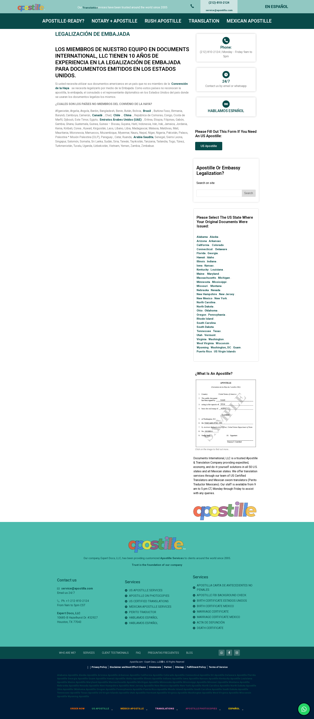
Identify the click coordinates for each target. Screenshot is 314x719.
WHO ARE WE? (67, 652)
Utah (199, 335)
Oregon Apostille (106, 689)
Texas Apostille (89, 692)
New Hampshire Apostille (114, 685)
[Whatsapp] (222, 653)
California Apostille (151, 675)
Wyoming (203, 347)
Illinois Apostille (153, 678)
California (203, 245)
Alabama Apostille (67, 675)
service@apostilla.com (219, 10)
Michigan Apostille (148, 682)
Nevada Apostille (89, 685)
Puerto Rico (204, 351)
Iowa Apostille (191, 678)
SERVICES (89, 652)
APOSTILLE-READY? (63, 21)
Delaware (221, 249)
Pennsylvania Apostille (129, 689)
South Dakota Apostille (235, 689)
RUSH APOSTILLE (163, 21)
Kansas (209, 265)
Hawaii (201, 257)
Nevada (215, 290)
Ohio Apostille (65, 689)
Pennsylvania (216, 314)
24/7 (226, 81)
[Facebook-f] (229, 653)
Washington (216, 339)
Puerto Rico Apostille (155, 689)
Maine (200, 273)
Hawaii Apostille (116, 678)
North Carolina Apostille (216, 685)
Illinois (201, 261)
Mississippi (219, 282)
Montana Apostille (239, 682)
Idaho (210, 257)
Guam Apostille (97, 678)
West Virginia (205, 343)
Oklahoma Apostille (85, 689)
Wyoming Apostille (78, 696)
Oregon (201, 314)
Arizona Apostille (108, 675)
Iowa (199, 265)
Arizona (202, 241)
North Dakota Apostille (243, 685)
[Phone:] (226, 40)
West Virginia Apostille (226, 692)
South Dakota (205, 327)
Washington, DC (221, 347)
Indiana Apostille (172, 678)
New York (220, 298)
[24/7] (226, 74)
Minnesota (203, 282)
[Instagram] (237, 653)
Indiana (211, 261)
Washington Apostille (200, 692)
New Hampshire (207, 294)
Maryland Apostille (97, 682)
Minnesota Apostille (171, 682)
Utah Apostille (138, 692)
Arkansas (215, 241)
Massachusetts (206, 277)
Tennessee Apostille (68, 692)
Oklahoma (211, 310)
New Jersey (226, 294)
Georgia (213, 253)
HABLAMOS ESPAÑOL (226, 111)
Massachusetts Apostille (123, 682)
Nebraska (203, 290)
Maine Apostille (77, 682)
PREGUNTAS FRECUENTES (163, 652)
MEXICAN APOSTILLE (249, 21)
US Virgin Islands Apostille (114, 692)
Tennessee (204, 331)
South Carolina (206, 323)
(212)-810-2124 (219, 2)
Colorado (218, 245)
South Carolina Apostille (208, 689)
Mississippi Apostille (195, 682)
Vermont (210, 335)
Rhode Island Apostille (181, 689)
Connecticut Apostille (197, 675)
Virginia (201, 339)
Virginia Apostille (178, 692)
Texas (217, 331)
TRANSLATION (204, 21)
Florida (201, 253)
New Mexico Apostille (166, 685)
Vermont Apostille (156, 692)
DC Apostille (218, 675)
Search (248, 193)
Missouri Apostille (217, 682)
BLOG (189, 652)
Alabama (202, 237)
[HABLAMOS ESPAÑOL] (226, 104)
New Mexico (204, 298)
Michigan (224, 277)
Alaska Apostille (88, 675)
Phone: (226, 47)
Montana (216, 286)
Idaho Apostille (134, 678)
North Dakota (205, 306)
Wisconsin (222, 343)
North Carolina (206, 302)
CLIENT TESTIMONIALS (115, 652)
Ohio (200, 310)
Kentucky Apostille (229, 678)
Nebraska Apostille (68, 685)
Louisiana (217, 269)
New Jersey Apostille (142, 685)
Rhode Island (205, 318)
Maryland (213, 273)
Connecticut (205, 249)
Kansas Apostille (209, 678)
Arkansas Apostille (129, 675)
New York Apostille (191, 685)
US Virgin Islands (225, 351)
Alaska (214, 237)
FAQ (138, 652)
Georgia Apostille (78, 678)
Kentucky (203, 269)
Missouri (202, 286)
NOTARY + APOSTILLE (114, 21)
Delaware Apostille (236, 675)
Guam (237, 347)
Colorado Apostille (174, 675)
